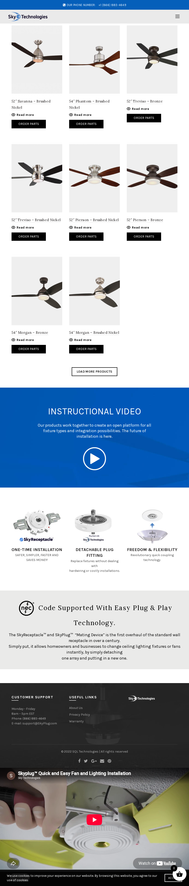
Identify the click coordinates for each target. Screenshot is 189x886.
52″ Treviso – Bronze (145, 101)
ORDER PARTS (86, 236)
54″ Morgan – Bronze (30, 332)
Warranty (76, 721)
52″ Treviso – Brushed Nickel (36, 220)
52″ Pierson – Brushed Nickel (94, 220)
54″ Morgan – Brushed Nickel (94, 332)
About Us (76, 708)
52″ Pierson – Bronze (145, 220)
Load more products (94, 372)
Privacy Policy (79, 715)
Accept (173, 878)
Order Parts (28, 124)
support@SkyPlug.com (39, 723)
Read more (25, 115)
